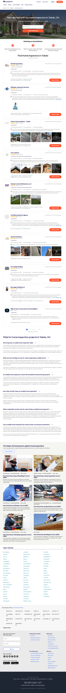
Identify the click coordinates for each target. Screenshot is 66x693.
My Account (50, 635)
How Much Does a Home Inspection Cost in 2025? (47, 476)
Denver (5, 577)
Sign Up (60, 1)
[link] (33, 65)
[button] (15, 106)
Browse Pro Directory (35, 637)
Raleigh (25, 589)
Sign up (12, 649)
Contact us (50, 663)
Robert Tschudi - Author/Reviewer (42, 473)
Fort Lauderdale (7, 584)
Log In (52, 1)
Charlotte (26, 584)
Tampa (5, 594)
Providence (47, 561)
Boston (25, 559)
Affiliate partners (51, 667)
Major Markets (8, 548)
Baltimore (26, 556)
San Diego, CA (46, 619)
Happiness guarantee (52, 665)
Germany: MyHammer (25, 679)
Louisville (25, 552)
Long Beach (6, 561)
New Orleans (26, 554)
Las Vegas (26, 575)
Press (49, 659)
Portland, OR (18, 619)
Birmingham (6, 552)
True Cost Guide (51, 637)
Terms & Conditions (41, 685)
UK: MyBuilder (50, 679)
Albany (25, 577)
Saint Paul (26, 568)
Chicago (5, 598)
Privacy (25, 683)
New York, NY (55, 614)
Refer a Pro (50, 642)
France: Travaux (16, 679)
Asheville (25, 582)
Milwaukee (46, 596)
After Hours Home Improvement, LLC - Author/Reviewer (47, 503)
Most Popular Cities (7, 607)
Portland (46, 552)
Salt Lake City (47, 582)
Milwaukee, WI (28, 614)
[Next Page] (41, 329)
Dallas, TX (36, 611)
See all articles (9, 451)
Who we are (50, 655)
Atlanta (5, 596)
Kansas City (26, 570)
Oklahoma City (27, 601)
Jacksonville (6, 587)
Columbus (26, 598)
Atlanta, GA (9, 611)
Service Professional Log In (37, 653)
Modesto (5, 566)
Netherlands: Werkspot (41, 679)
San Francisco (6, 573)
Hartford (5, 580)
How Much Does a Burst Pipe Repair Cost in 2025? (16, 476)
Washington (6, 582)
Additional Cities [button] (6, 627)
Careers (49, 657)
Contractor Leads (35, 659)
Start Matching (33, 31)
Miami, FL (17, 614)
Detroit (25, 561)
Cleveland (26, 596)
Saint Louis (26, 573)
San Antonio (47, 580)
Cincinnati (26, 594)
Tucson (5, 556)
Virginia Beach (47, 589)
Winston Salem (27, 591)
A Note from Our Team (53, 646)
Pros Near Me (51, 644)
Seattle (46, 591)
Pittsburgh (46, 559)
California (29, 683)
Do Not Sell (34, 683)
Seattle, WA (9, 623)
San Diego (5, 570)
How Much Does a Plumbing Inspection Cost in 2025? (17, 535)
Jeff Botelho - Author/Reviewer (11, 473)
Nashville (46, 566)
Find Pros (33, 635)
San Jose (5, 575)
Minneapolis (26, 566)
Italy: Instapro (33, 679)
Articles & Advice (28, 4)
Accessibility (39, 683)
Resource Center (51, 639)
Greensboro (26, 587)
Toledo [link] (11, 8)
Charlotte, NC (19, 611)
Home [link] (4, 8)
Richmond (46, 587)
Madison (46, 594)
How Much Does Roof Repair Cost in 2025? (47, 534)
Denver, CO (46, 611)
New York (25, 580)
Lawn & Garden (16, 4)
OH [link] (8, 8)
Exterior (10, 4)
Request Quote (55, 80)
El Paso (45, 573)
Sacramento (6, 568)
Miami (4, 589)
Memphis (46, 563)
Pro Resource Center (35, 657)
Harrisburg (46, 554)
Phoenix (5, 554)
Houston (46, 577)
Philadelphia (47, 556)
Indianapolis (6, 601)
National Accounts (35, 661)
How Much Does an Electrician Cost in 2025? (47, 506)
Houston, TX (55, 611)
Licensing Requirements (53, 648)
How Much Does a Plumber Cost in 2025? (15, 505)
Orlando (5, 591)
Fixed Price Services (35, 639)
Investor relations (52, 661)
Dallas (45, 570)
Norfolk (45, 584)
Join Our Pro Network (35, 655)
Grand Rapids (27, 563)
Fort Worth (46, 575)
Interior (5, 4)
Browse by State (18, 607)
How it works (51, 653)
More (22, 4)
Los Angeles (6, 563)
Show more (58, 99)
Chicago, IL (27, 611)
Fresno (5, 559)
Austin (45, 568)
